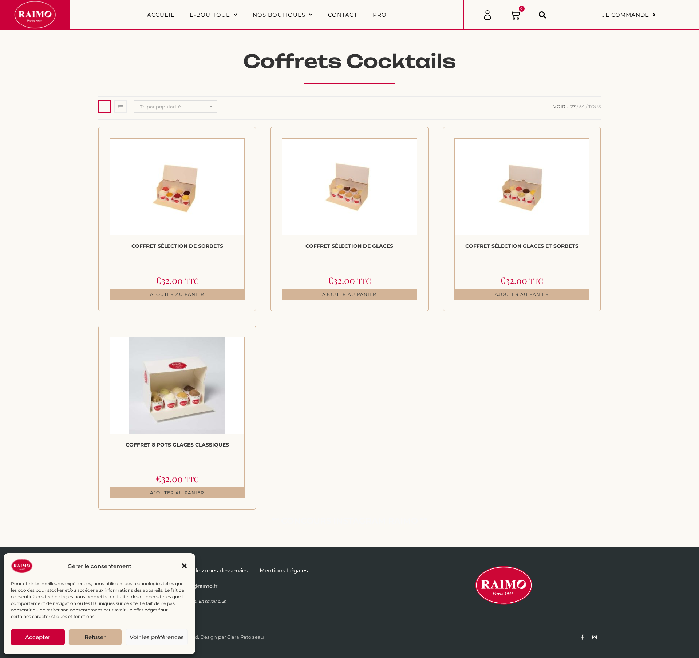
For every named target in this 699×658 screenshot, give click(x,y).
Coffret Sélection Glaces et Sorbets (521, 246)
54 (582, 106)
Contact (343, 14)
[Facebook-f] (582, 637)
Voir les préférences (157, 637)
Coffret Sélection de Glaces (349, 246)
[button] (184, 566)
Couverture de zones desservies (204, 570)
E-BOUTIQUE (210, 14)
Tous (594, 106)
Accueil (160, 14)
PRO (380, 14)
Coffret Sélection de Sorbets (177, 246)
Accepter (37, 637)
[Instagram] (594, 637)
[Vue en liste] (120, 106)
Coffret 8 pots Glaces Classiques (177, 444)
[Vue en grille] (104, 106)
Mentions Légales (284, 570)
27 (573, 106)
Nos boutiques (279, 14)
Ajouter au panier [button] (177, 294)
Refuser (95, 637)
